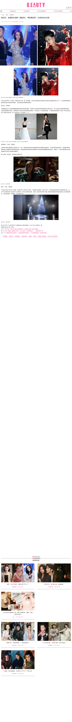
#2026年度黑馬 (58, 11)
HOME (2, 14)
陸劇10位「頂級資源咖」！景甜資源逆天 (18, 642)
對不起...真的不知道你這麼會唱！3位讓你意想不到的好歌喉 (22, 229)
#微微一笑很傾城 (42, 236)
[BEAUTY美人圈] (36, 5)
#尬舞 (30, 236)
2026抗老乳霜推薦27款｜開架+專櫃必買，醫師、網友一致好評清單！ (18, 613)
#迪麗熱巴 (17, 236)
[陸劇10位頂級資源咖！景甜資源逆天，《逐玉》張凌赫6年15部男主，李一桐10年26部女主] (18, 631)
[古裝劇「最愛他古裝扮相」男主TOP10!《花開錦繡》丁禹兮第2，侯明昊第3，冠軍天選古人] (18, 659)
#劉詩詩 (11, 236)
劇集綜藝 (12, 14)
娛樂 (7, 14)
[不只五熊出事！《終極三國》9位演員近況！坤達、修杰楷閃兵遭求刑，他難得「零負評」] (54, 631)
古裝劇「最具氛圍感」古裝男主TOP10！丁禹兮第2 (18, 671)
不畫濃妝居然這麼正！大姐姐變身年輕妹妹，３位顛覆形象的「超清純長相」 (27, 233)
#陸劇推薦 (13, 11)
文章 (58, 100)
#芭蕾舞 (5, 236)
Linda (22, 21)
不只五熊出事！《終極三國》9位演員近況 (54, 642)
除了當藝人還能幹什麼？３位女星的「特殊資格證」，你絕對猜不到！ (25, 231)
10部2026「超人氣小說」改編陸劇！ (54, 584)
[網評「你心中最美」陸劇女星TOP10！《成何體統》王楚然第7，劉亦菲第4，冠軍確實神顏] (18, 572)
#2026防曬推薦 (41, 11)
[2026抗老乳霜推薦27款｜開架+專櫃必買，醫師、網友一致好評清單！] (18, 601)
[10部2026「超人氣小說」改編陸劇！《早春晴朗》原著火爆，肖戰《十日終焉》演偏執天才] (54, 572)
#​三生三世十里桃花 (52, 236)
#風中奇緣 (24, 236)
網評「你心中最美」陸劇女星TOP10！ (18, 584)
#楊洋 (34, 236)
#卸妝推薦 (26, 11)
